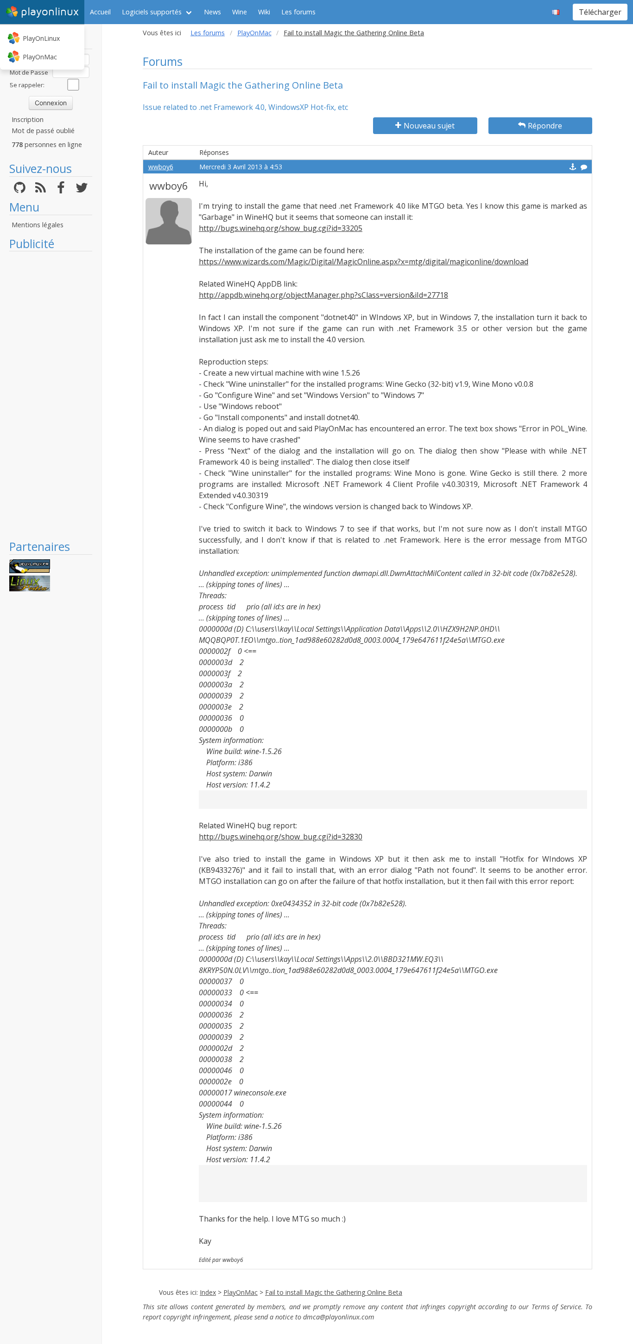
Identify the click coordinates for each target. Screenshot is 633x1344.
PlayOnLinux (41, 38)
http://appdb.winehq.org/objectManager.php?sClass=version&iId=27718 (323, 295)
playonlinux (50, 12)
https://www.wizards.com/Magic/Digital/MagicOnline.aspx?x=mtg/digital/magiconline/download (363, 261)
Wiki (264, 11)
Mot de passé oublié (43, 130)
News (212, 11)
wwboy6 (160, 166)
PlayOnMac (40, 56)
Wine (239, 11)
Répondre (545, 126)
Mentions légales (37, 224)
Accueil (100, 11)
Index (208, 1292)
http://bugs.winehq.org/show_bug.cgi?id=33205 (280, 228)
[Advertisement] (50, 395)
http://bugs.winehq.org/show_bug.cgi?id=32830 (280, 837)
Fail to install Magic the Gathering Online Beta (333, 1292)
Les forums (298, 11)
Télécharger (600, 12)
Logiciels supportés (152, 11)
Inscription (28, 119)
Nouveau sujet (429, 126)
